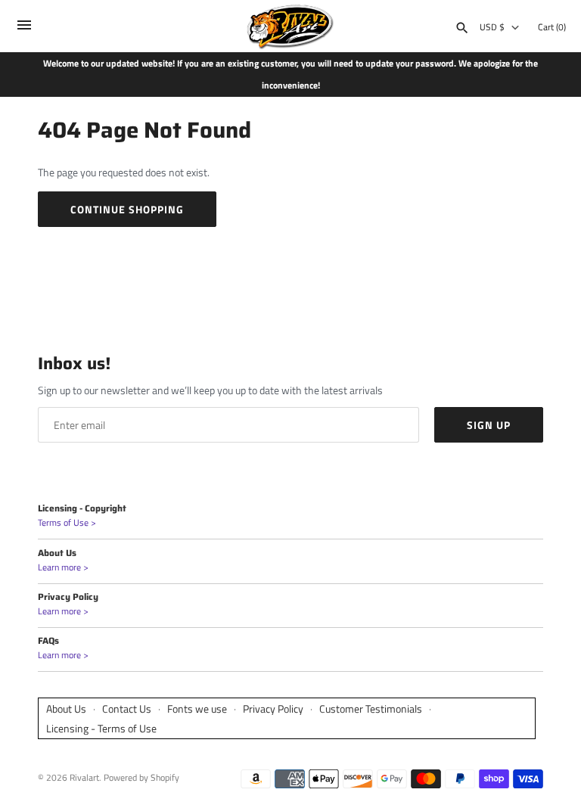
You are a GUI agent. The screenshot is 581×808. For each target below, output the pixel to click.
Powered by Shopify (141, 778)
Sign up (489, 425)
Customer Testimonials (370, 708)
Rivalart (84, 778)
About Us (66, 708)
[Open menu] (24, 28)
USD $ (492, 27)
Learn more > (63, 567)
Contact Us (126, 708)
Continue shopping (127, 209)
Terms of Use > (67, 523)
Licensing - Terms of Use (101, 728)
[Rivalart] (291, 26)
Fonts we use (197, 708)
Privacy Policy (273, 708)
